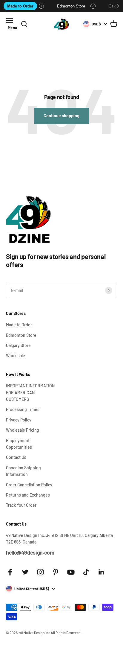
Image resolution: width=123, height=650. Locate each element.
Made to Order (20, 6)
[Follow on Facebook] (10, 572)
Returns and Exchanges (28, 494)
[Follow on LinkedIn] (101, 572)
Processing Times (22, 409)
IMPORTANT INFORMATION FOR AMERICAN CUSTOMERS (30, 392)
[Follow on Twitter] (25, 572)
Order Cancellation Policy (29, 484)
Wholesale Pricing (22, 430)
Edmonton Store (71, 6)
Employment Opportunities (19, 444)
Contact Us (16, 457)
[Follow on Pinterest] (56, 572)
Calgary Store (18, 345)
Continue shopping (61, 115)
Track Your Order (21, 505)
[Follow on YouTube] (71, 572)
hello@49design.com (30, 552)
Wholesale (15, 355)
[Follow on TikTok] (86, 572)
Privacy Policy (18, 419)
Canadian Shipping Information (23, 471)
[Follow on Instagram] (40, 572)
